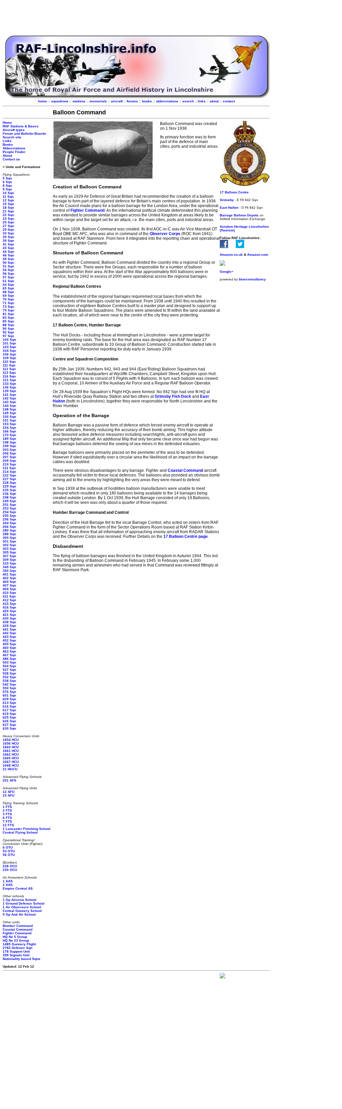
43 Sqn (8, 248)
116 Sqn (9, 376)
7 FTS (7, 821)
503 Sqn (9, 662)
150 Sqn (9, 416)
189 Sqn (9, 438)
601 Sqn (9, 695)
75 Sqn (8, 310)
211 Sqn (9, 468)
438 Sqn (9, 622)
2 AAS (8, 885)
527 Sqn (9, 670)
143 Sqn (9, 402)
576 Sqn (9, 692)
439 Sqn (9, 626)
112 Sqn (9, 369)
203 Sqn (9, 449)
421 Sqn (9, 615)
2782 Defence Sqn (17, 948)
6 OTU (8, 847)
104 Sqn (9, 350)
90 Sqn (8, 328)
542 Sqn (9, 684)
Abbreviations (14, 148)
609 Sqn (9, 699)
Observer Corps (165, 233)
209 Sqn (9, 460)
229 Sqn (9, 486)
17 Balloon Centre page (185, 536)
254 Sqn (9, 512)
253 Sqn (9, 508)
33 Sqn (8, 233)
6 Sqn (7, 182)
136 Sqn (9, 387)
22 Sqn (8, 215)
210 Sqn (9, 464)
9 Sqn (7, 189)
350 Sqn (9, 571)
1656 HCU (11, 743)
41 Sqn (8, 244)
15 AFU (8, 795)
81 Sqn (8, 314)
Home (7, 122)
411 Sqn (9, 596)
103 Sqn (9, 347)
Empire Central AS (18, 888)
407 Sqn (9, 585)
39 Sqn (8, 240)
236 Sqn (9, 493)
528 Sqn (9, 673)
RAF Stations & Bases (20, 126)
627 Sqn (9, 725)
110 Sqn (9, 361)
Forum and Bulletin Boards (24, 133)
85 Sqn (8, 321)
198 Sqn (9, 442)
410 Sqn (9, 593)
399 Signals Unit (16, 955)
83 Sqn (8, 317)
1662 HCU (11, 754)
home (42, 101)
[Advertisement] (136, 18)
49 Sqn (8, 259)
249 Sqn (9, 501)
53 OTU (9, 851)
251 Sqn (9, 504)
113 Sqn (9, 372)
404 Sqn (9, 582)
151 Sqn (9, 420)
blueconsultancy (252, 279)
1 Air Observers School (22, 907)
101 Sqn (9, 343)
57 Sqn (8, 277)
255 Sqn (9, 515)
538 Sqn (9, 681)
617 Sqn (9, 710)
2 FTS (7, 810)
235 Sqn (9, 490)
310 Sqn (9, 563)
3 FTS (7, 814)
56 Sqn (8, 273)
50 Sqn (8, 262)
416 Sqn (9, 607)
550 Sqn (9, 688)
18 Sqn (8, 207)
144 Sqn (9, 405)
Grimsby (227, 200)
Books (8, 144)
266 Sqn (9, 526)
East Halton (229, 207)
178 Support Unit (16, 951)
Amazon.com (257, 254)
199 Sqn (9, 446)
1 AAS (8, 881)
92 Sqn (8, 332)
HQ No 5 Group (15, 937)
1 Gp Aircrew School (19, 900)
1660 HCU (11, 747)
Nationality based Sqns (21, 959)
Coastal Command (17, 929)
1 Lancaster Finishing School (26, 829)
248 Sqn (9, 497)
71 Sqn (8, 303)
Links (7, 141)
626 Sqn (9, 721)
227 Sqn (9, 479)
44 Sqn (8, 251)
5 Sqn (7, 178)
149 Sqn (9, 413)
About (7, 155)
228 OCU (10, 866)
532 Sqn (9, 677)
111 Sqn (9, 365)
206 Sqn (9, 453)
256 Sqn (9, 519)
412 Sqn (9, 600)
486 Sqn (9, 659)
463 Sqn (9, 651)
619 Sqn (9, 714)
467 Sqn (9, 655)
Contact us (11, 159)
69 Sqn (8, 295)
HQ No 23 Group (16, 940)
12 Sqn (8, 200)
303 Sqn (9, 548)
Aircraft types (14, 130)
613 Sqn (9, 703)
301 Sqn (9, 541)
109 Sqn (9, 358)
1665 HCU (11, 758)
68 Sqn (8, 292)
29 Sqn (8, 229)
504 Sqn (9, 666)
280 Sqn (9, 530)
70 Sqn (8, 299)
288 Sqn (9, 534)
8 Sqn (7, 185)
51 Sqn (8, 266)
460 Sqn (9, 648)
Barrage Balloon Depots (239, 215)
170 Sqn (9, 435)
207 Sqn (9, 457)
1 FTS (7, 807)
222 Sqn (9, 475)
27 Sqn (8, 226)
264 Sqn (9, 523)
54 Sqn (8, 270)
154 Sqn (9, 427)
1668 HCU (11, 765)
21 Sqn (8, 211)
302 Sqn (9, 545)
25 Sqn (8, 222)
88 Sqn (8, 325)
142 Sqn (9, 398)
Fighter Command (17, 933)
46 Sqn (8, 255)
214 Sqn (9, 471)
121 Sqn (9, 380)
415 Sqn (9, 604)
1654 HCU (11, 740)
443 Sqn (9, 637)
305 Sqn (9, 552)
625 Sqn (9, 717)
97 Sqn (8, 336)
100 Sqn (9, 339)
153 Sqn (9, 424)
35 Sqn (8, 237)
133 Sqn (9, 383)
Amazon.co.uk (231, 254)
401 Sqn (9, 574)
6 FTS (7, 818)
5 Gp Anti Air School (19, 914)
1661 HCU (11, 751)
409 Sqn (9, 589)
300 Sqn (9, 537)
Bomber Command (18, 926)
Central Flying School (20, 832)
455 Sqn (9, 644)
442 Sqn (9, 633)
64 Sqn (8, 284)
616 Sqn (9, 706)
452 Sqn (9, 640)
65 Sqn (8, 288)
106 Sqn (9, 354)
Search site (12, 137)
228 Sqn (9, 482)
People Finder (14, 152)
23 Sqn (8, 218)
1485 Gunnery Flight (19, 944)
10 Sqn (8, 193)
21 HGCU (10, 769)
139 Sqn (9, 391)
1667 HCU (11, 762)
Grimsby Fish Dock (173, 396)
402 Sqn (9, 578)
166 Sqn (9, 431)
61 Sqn (8, 281)
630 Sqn (9, 728)
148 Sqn (9, 409)
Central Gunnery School (22, 911)
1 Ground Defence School (23, 903)
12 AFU (8, 792)
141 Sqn (9, 394)
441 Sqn (9, 629)
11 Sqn (8, 196)
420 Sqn (9, 611)
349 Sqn (9, 567)
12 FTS (8, 825)
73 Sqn (8, 306)
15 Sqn (8, 204)
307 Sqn (9, 556)
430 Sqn (9, 618)
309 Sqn (9, 560)
